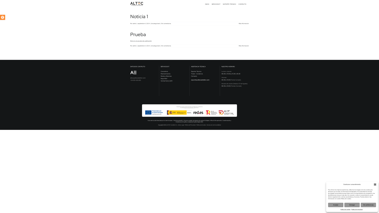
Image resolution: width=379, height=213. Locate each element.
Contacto (194, 76)
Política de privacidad (357, 209)
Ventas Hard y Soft (166, 81)
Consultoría (164, 71)
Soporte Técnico (196, 71)
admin (134, 23)
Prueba (138, 34)
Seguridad (164, 78)
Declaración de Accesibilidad (214, 125)
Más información (244, 23)
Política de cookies (345, 209)
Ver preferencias (368, 205)
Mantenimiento (165, 74)
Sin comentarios (166, 23)
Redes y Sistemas (166, 76)
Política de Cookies (346, 198)
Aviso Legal (181, 125)
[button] (375, 184)
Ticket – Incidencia (197, 74)
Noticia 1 (139, 16)
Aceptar (335, 205)
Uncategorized (155, 23)
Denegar (352, 205)
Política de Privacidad (190, 125)
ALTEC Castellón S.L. (172, 125)
